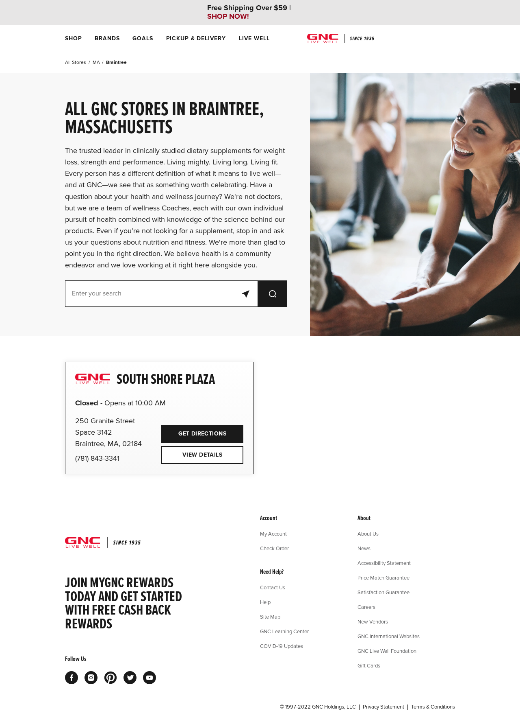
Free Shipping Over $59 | (249, 12)
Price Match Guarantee (384, 577)
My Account (273, 533)
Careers (366, 606)
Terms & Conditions (433, 707)
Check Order (274, 548)
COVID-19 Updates (281, 646)
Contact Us (272, 587)
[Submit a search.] (272, 293)
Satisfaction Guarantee (384, 592)
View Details (202, 454)
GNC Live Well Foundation (387, 650)
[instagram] (91, 677)
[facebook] (71, 677)
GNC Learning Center (284, 631)
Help (265, 602)
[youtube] (149, 677)
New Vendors (373, 621)
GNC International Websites (389, 636)
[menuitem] (73, 38)
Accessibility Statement (384, 563)
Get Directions (193, 431)
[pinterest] (110, 677)
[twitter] (130, 677)
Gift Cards (369, 665)
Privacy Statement (383, 707)
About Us (368, 533)
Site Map (270, 616)
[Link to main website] (340, 38)
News (364, 548)
